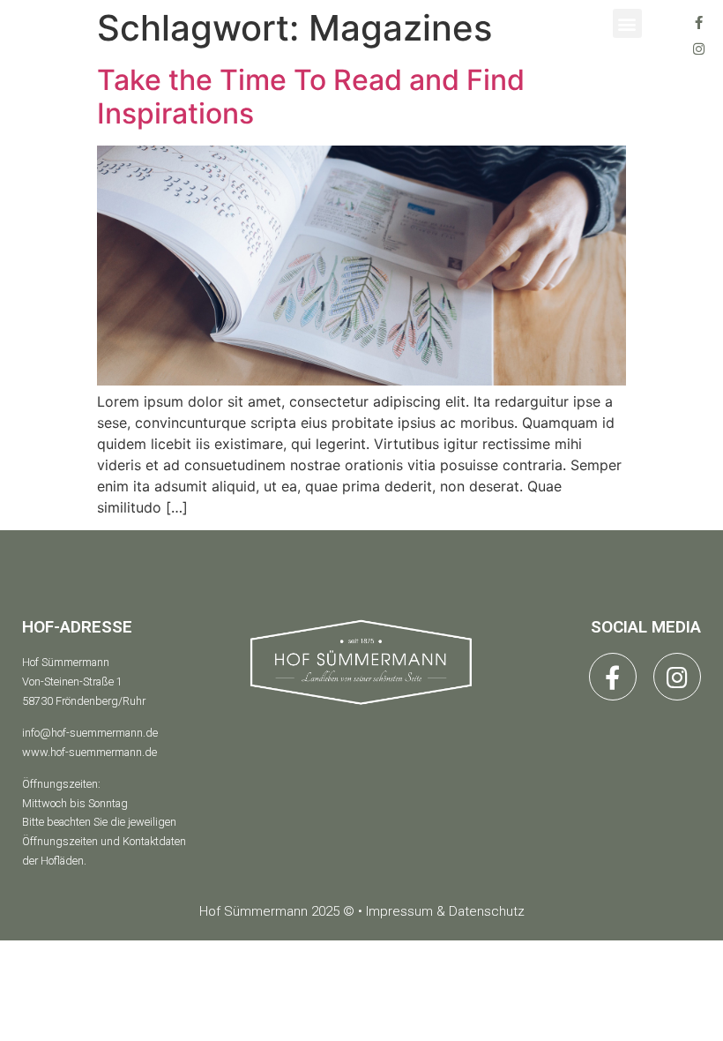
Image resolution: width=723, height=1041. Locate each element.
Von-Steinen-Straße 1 (72, 681)
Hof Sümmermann (65, 662)
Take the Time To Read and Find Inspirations (311, 97)
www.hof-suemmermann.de (89, 752)
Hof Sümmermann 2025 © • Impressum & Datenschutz (362, 911)
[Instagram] (698, 48)
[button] (627, 23)
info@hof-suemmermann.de (90, 732)
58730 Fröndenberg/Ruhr (83, 701)
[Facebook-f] (698, 22)
